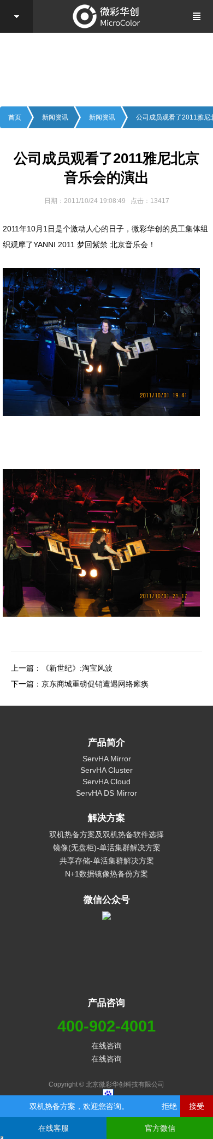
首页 (14, 117)
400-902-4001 (106, 1026)
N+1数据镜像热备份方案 (106, 873)
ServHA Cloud (106, 781)
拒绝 (169, 1106)
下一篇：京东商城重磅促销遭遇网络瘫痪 (80, 683)
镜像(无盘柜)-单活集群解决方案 (107, 847)
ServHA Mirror (106, 758)
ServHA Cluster (106, 770)
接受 (196, 1106)
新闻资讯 (55, 117)
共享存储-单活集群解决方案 (107, 860)
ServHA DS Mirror (106, 793)
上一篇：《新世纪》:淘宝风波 (62, 668)
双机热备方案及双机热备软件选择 (106, 834)
